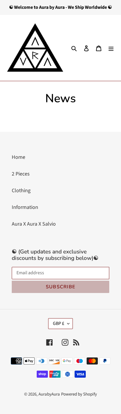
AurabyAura (49, 394)
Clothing (21, 190)
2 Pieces (21, 174)
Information (25, 207)
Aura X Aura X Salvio (34, 224)
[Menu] (111, 48)
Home (18, 157)
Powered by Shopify (79, 394)
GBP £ (58, 323)
